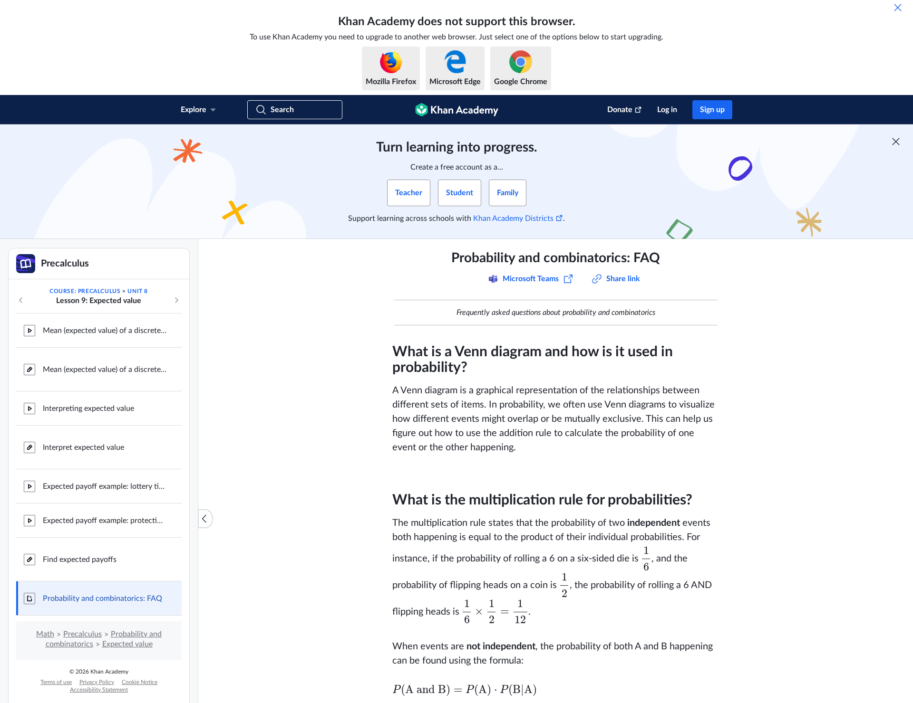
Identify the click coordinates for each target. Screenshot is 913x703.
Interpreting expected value (88, 408)
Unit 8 (137, 291)
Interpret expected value (83, 447)
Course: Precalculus (84, 291)
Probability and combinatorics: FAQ (102, 598)
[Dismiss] (897, 7)
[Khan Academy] (456, 109)
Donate (619, 110)
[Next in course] (176, 300)
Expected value (127, 644)
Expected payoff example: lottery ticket (104, 486)
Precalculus (82, 634)
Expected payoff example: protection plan (104, 520)
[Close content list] (205, 518)
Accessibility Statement (99, 690)
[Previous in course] (21, 300)
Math (45, 634)
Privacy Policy (96, 682)
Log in (667, 110)
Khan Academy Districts (513, 218)
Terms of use (56, 682)
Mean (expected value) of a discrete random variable (104, 330)
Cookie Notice (139, 682)
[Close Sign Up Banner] (895, 141)
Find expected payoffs (80, 559)
